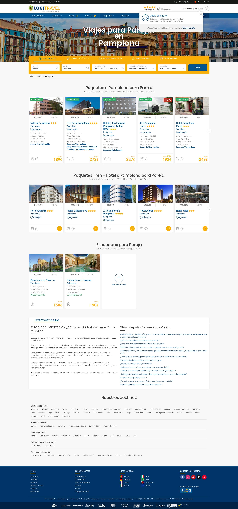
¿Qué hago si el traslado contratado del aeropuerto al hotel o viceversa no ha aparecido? (153, 374)
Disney (72, 16)
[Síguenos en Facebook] (183, 477)
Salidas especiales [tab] (112, 58)
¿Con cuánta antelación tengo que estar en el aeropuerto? (142, 344)
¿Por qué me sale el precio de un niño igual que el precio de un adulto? (146, 381)
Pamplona (49, 76)
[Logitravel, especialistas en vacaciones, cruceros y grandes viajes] (44, 8)
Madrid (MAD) (182, 2)
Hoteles (125, 16)
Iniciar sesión (193, 18)
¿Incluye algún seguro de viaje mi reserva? (136, 364)
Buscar (197, 68)
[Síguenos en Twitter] (199, 477)
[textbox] (45, 67)
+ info (54, 117)
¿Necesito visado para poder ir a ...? (133, 378)
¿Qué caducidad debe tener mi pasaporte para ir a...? (140, 340)
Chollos (89, 16)
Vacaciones (37, 16)
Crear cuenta (187, 9)
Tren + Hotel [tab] (170, 58)
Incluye (54, 274)
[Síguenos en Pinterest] (205, 477)
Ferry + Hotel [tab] (143, 58)
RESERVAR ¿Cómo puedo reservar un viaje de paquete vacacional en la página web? (152, 347)
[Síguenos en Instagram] (188, 477)
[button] (108, 67)
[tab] (47, 320)
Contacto (33, 2)
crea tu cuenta (188, 28)
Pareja (39, 76)
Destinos (56, 16)
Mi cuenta (199, 9)
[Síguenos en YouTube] (194, 477)
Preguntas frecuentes (51, 2)
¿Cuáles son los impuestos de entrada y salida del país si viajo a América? (148, 371)
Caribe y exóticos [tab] (80, 58)
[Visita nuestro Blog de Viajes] (194, 490)
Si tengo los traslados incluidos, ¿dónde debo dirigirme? (141, 360)
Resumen (38, 117)
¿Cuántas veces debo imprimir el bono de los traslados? (141, 384)
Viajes (31, 76)
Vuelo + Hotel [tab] (49, 58)
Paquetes (108, 16)
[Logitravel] (158, 9)
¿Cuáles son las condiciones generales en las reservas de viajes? (144, 367)
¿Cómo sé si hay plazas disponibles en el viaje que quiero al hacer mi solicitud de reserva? (153, 357)
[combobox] (172, 67)
